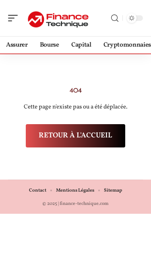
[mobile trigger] (15, 18)
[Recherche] (114, 18)
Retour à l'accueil (75, 136)
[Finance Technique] (58, 18)
